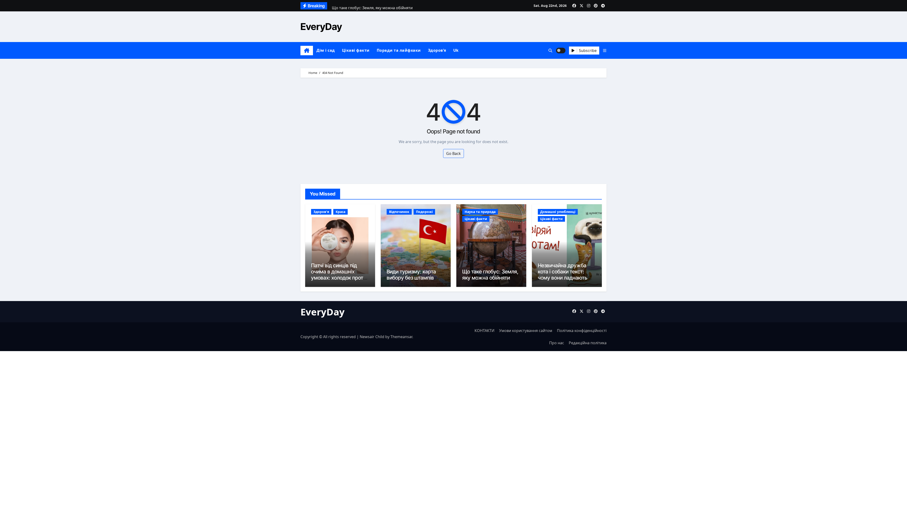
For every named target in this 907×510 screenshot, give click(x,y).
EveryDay (321, 26)
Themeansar (401, 336)
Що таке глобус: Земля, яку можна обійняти (490, 274)
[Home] (306, 50)
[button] (605, 50)
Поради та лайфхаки (399, 50)
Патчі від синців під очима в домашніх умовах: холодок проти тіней (338, 274)
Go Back (453, 153)
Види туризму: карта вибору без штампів (411, 274)
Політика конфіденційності (582, 330)
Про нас (556, 342)
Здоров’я (437, 50)
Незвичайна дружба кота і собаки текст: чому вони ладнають (562, 271)
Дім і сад (326, 50)
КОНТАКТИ (484, 330)
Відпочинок (399, 211)
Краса (340, 211)
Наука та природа (480, 211)
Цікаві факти (356, 50)
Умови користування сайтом (525, 330)
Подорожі (424, 211)
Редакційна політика (588, 342)
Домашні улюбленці (557, 211)
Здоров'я (321, 211)
